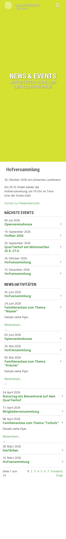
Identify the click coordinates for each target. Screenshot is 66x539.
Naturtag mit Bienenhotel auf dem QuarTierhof (29, 398)
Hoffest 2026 (13, 236)
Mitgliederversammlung (21, 412)
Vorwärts (57, 471)
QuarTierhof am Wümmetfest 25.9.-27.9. (26, 249)
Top (58, 532)
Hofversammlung (17, 262)
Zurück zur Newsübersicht (21, 203)
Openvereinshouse (18, 224)
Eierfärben (10, 450)
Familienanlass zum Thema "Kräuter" (24, 363)
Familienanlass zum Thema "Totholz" (31, 423)
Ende (59, 475)
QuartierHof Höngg (27, 5)
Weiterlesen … (13, 325)
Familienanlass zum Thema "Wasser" (24, 309)
